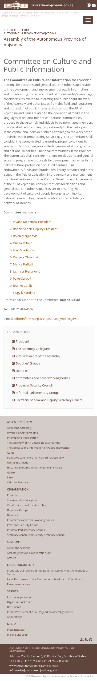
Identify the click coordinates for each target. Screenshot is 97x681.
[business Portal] (89, 5)
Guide (10, 452)
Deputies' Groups (28, 363)
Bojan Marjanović (25, 236)
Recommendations (18, 584)
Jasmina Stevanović (26, 271)
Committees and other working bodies (43, 378)
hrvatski (76, 12)
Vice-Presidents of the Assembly (38, 356)
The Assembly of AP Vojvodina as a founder (33, 442)
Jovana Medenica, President (32, 222)
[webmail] (94, 5)
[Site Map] (82, 640)
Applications (14, 617)
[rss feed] (86, 640)
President (22, 341)
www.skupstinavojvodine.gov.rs (28, 665)
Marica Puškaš (23, 264)
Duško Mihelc (22, 243)
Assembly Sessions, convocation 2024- (30, 553)
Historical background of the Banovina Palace (34, 467)
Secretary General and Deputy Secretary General (49, 400)
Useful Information (18, 462)
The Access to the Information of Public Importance (38, 447)
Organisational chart (19, 602)
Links (10, 477)
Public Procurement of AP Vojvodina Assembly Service (40, 612)
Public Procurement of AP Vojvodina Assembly (35, 457)
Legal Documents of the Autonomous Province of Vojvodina (44, 579)
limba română (9, 15)
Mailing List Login (17, 634)
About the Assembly (19, 427)
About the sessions (18, 548)
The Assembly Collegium (33, 349)
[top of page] (90, 640)
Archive (11, 558)
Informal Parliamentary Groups (37, 392)
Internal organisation (19, 597)
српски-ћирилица (12, 12)
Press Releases (15, 629)
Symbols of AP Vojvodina (22, 432)
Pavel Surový (22, 278)
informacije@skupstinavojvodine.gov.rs (33, 670)
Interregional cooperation (22, 437)
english (34, 15)
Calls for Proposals (18, 482)
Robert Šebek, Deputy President (35, 229)
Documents (14, 607)
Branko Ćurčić (22, 285)
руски (24, 15)
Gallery (11, 472)
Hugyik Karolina (24, 293)
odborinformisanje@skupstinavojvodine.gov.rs (46, 319)
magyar (49, 12)
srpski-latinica (34, 12)
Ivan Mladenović (24, 250)
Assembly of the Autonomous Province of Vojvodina (45, 38)
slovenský (63, 12)
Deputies (22, 371)
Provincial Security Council (34, 385)
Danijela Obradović (26, 257)
